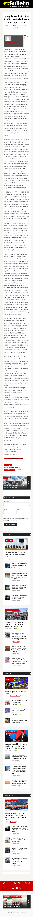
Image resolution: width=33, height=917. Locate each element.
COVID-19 (6, 467)
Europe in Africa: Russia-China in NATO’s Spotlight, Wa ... (14, 486)
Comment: (6, 501)
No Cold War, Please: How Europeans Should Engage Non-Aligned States (18, 587)
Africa (13, 465)
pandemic (11, 467)
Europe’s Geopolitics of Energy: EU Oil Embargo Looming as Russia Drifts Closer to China (16, 746)
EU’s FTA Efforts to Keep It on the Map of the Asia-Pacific (18, 710)
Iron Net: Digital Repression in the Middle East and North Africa (19, 565)
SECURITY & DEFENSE (11, 801)
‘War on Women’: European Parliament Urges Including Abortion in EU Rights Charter (15, 624)
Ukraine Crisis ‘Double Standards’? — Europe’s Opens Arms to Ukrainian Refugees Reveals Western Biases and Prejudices (19, 637)
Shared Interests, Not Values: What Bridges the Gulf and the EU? (15, 555)
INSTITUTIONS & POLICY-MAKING (11, 896)
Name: (5, 509)
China (17, 465)
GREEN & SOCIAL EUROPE (12, 610)
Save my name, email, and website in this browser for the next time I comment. (15, 519)
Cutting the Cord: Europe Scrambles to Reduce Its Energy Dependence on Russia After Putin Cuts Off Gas (19, 770)
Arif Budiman (16, 714)
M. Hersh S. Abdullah (18, 722)
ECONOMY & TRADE (10, 732)
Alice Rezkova (16, 704)
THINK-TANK (18, 470)
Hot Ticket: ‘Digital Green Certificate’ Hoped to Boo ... (12, 905)
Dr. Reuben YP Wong (15, 696)
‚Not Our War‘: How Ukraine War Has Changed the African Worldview (19, 597)
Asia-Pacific (9, 679)
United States (18, 467)
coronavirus (23, 465)
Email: (18, 509)
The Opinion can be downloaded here (13, 458)
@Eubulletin (13, 25)
